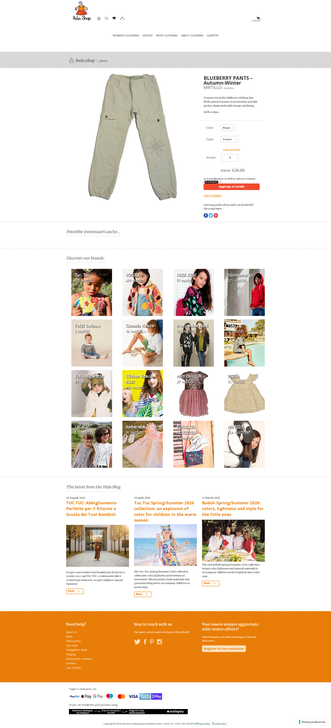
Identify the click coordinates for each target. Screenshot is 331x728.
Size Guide (72, 645)
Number (210, 157)
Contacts (71, 663)
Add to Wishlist (212, 195)
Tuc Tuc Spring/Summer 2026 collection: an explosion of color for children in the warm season (165, 511)
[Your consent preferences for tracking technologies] (312, 722)
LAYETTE (212, 35)
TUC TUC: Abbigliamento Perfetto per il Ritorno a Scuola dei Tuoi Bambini (91, 508)
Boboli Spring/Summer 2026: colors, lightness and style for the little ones (233, 508)
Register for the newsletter (224, 649)
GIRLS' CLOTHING (192, 35)
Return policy (73, 641)
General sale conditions (79, 658)
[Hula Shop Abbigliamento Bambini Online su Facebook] (145, 642)
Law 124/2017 (74, 667)
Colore (209, 127)
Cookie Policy (220, 723)
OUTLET (148, 35)
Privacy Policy (204, 723)
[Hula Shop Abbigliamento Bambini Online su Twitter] (137, 642)
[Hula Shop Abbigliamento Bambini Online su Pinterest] (152, 642)
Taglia (209, 139)
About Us (71, 632)
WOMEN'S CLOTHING (126, 35)
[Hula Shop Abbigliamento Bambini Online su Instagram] (159, 642)
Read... (72, 591)
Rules (69, 636)
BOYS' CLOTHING (167, 35)
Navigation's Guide (76, 649)
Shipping (71, 654)
